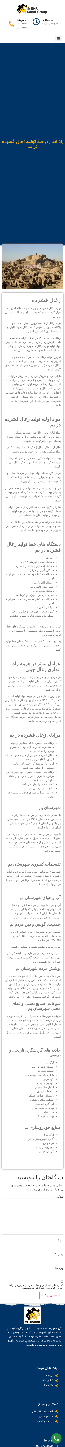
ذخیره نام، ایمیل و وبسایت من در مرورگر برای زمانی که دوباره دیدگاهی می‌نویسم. (36, 1286)
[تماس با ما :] (11, 24)
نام (60, 1240)
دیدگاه (58, 1196)
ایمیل (59, 1254)
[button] (58, 38)
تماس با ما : (21, 20)
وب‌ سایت (57, 1268)
